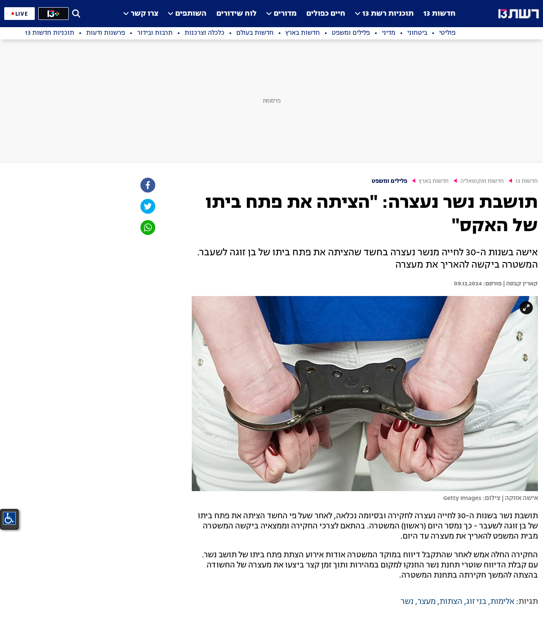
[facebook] (147, 185)
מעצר (426, 602)
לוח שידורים (236, 14)
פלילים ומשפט (389, 181)
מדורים (285, 14)
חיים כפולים (325, 14)
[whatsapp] (147, 227)
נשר (407, 602)
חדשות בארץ (434, 181)
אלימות (502, 602)
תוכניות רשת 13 (388, 14)
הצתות (450, 602)
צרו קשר (144, 14)
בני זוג (476, 602)
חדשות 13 (439, 14)
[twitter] (147, 206)
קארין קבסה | (520, 284)
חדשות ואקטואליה (482, 181)
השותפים (191, 14)
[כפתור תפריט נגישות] (9, 518)
